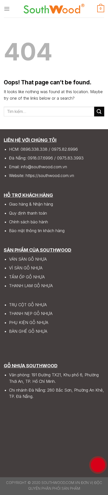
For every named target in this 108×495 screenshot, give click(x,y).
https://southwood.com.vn (50, 175)
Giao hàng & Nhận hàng (31, 204)
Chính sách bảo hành (28, 221)
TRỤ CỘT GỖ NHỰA (28, 304)
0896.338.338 (34, 149)
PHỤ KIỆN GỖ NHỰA (28, 322)
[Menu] (7, 9)
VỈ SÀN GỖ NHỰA (25, 267)
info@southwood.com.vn (44, 166)
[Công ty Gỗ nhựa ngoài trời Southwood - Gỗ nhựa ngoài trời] (54, 8)
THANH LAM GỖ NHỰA (31, 285)
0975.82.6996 (64, 149)
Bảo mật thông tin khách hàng (37, 230)
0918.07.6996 (40, 157)
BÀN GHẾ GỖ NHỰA (28, 331)
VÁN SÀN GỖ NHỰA (28, 259)
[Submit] (99, 111)
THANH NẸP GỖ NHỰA (30, 313)
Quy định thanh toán (28, 213)
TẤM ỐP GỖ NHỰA (27, 276)
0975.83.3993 (70, 157)
